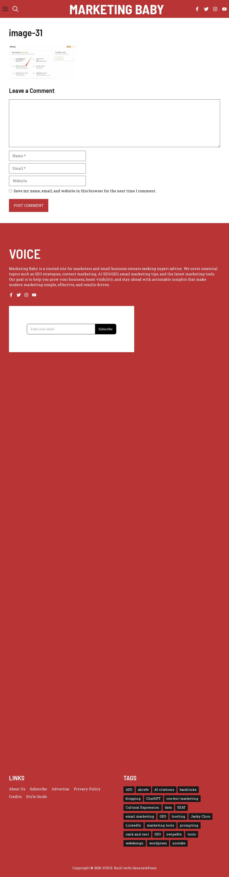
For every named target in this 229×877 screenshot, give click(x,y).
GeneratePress (144, 868)
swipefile (174, 834)
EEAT (181, 807)
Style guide (36, 796)
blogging (133, 798)
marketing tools (160, 825)
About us (17, 789)
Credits (15, 796)
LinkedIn (133, 825)
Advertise (60, 789)
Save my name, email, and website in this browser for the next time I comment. (85, 190)
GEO (163, 816)
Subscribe (38, 789)
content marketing (182, 798)
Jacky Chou (200, 816)
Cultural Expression (142, 807)
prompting (189, 825)
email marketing (140, 816)
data (168, 807)
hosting (178, 816)
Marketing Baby (116, 9)
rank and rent (137, 834)
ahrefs (143, 789)
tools (191, 834)
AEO (129, 789)
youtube (178, 843)
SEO (158, 834)
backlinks (188, 789)
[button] (15, 9)
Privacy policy (87, 789)
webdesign (135, 843)
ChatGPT (153, 798)
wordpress (158, 843)
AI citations (164, 789)
